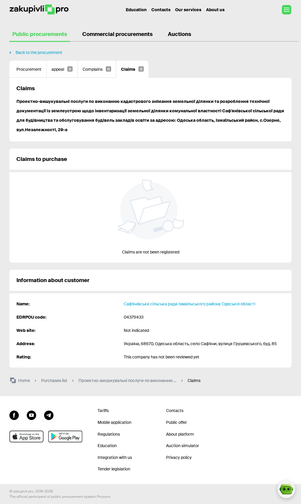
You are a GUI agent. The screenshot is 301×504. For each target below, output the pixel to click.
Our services (188, 9)
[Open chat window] (286, 489)
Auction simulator (182, 445)
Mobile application (114, 422)
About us (215, 9)
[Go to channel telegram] (48, 414)
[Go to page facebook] (14, 414)
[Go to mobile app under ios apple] (26, 436)
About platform (180, 434)
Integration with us (115, 457)
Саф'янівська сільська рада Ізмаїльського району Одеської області (189, 304)
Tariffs (103, 410)
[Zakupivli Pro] (39, 9)
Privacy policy (179, 457)
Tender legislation (114, 469)
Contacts (160, 9)
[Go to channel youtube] (31, 414)
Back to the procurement (39, 52)
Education (136, 9)
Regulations (109, 434)
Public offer (176, 422)
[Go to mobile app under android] (65, 436)
